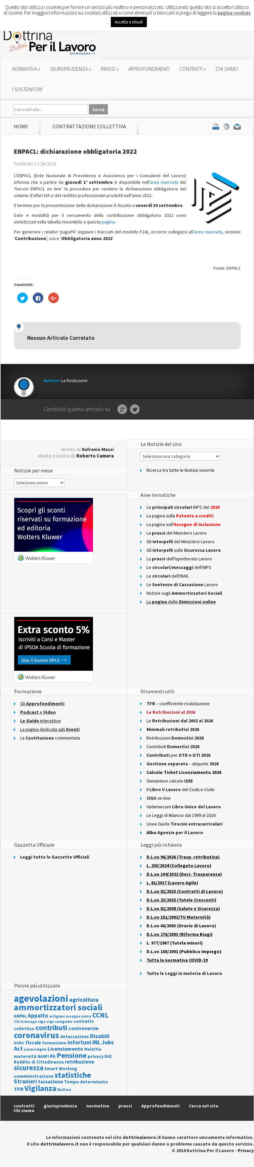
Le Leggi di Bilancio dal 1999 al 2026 (181, 815)
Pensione (72, 1055)
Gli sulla (184, 550)
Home (21, 126)
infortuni (79, 1042)
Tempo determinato (86, 1082)
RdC (108, 1056)
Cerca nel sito (204, 1106)
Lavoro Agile (35, 1049)
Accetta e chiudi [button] (129, 22)
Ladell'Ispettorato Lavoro (179, 559)
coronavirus (36, 1035)
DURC (19, 1042)
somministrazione (34, 1076)
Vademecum (184, 807)
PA (53, 1056)
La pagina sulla (180, 516)
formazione (54, 1043)
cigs (50, 1021)
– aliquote (183, 764)
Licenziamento (65, 1048)
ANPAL (20, 1016)
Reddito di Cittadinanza (39, 1062)
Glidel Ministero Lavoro (180, 541)
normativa (26, 69)
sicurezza (28, 1067)
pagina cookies (234, 12)
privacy (96, 1056)
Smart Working (60, 1068)
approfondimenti (148, 69)
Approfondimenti (160, 1106)
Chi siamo (227, 69)
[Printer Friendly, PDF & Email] (226, 126)
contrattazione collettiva (89, 126)
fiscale (33, 1042)
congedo (63, 1021)
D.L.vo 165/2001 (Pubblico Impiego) (184, 951)
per (178, 755)
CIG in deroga (25, 1022)
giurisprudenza (70, 69)
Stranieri (25, 1081)
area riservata (164, 182)
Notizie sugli (184, 593)
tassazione (50, 1081)
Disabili (99, 1036)
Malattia (92, 1049)
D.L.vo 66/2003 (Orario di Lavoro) (181, 926)
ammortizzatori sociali (58, 1007)
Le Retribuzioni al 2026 (171, 712)
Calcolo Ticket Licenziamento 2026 (184, 772)
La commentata (50, 738)
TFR (18, 1089)
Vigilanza (40, 1088)
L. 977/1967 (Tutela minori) (175, 943)
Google (122, 409)
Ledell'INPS (179, 567)
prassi (109, 69)
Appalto (38, 1015)
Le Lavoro (182, 584)
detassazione (74, 1036)
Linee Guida (185, 824)
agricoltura (84, 999)
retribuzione (79, 1062)
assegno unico (78, 1016)
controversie (83, 1028)
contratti (192, 69)
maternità (25, 1056)
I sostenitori (27, 89)
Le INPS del (183, 507)
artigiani (56, 1016)
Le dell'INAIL (168, 576)
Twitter (135, 409)
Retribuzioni (175, 738)
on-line (159, 798)
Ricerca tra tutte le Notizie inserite (181, 470)
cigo (41, 1021)
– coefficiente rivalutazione (178, 703)
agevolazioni (41, 998)
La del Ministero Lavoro (177, 533)
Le (180, 721)
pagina (108, 222)
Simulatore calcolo (170, 781)
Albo (175, 832)
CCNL (100, 1015)
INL (96, 1042)
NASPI (43, 1056)
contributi (51, 1027)
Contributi (173, 746)
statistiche (73, 1075)
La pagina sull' (184, 524)
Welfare (64, 1089)
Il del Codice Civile (181, 789)
